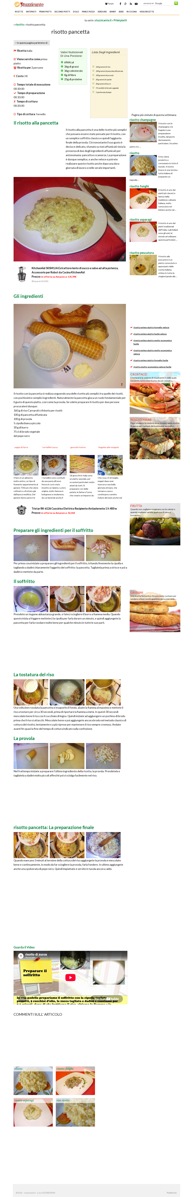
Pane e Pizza (88, 11)
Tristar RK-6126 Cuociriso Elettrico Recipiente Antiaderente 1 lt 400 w (74, 508)
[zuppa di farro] (27, 464)
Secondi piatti (62, 11)
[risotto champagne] (144, 132)
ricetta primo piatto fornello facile (150, 360)
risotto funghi (65, 1069)
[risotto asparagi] (33, 1112)
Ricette (19, 11)
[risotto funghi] (75, 1080)
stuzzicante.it (103, 20)
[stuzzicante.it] (29, 4)
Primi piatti (45, 11)
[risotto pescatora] (144, 265)
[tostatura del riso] (31, 692)
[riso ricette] (75, 1112)
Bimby (113, 11)
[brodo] (103, 692)
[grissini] (155, 610)
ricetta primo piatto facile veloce (150, 334)
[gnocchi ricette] (83, 463)
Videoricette (147, 11)
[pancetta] (67, 547)
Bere (121, 11)
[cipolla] (31, 547)
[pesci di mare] (155, 437)
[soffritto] (31, 598)
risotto (19, 24)
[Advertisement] (49, 20)
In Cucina (132, 11)
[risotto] (33, 1080)
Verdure (102, 11)
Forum (110, 3)
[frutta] (155, 524)
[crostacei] (155, 392)
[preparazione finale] (31, 844)
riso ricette (63, 1100)
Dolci (76, 11)
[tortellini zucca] (55, 464)
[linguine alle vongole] (111, 464)
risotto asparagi (24, 1100)
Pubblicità (171, 1193)
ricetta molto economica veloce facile (152, 367)
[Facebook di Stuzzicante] (120, 4)
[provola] (31, 755)
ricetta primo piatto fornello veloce (151, 327)
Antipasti (31, 11)
